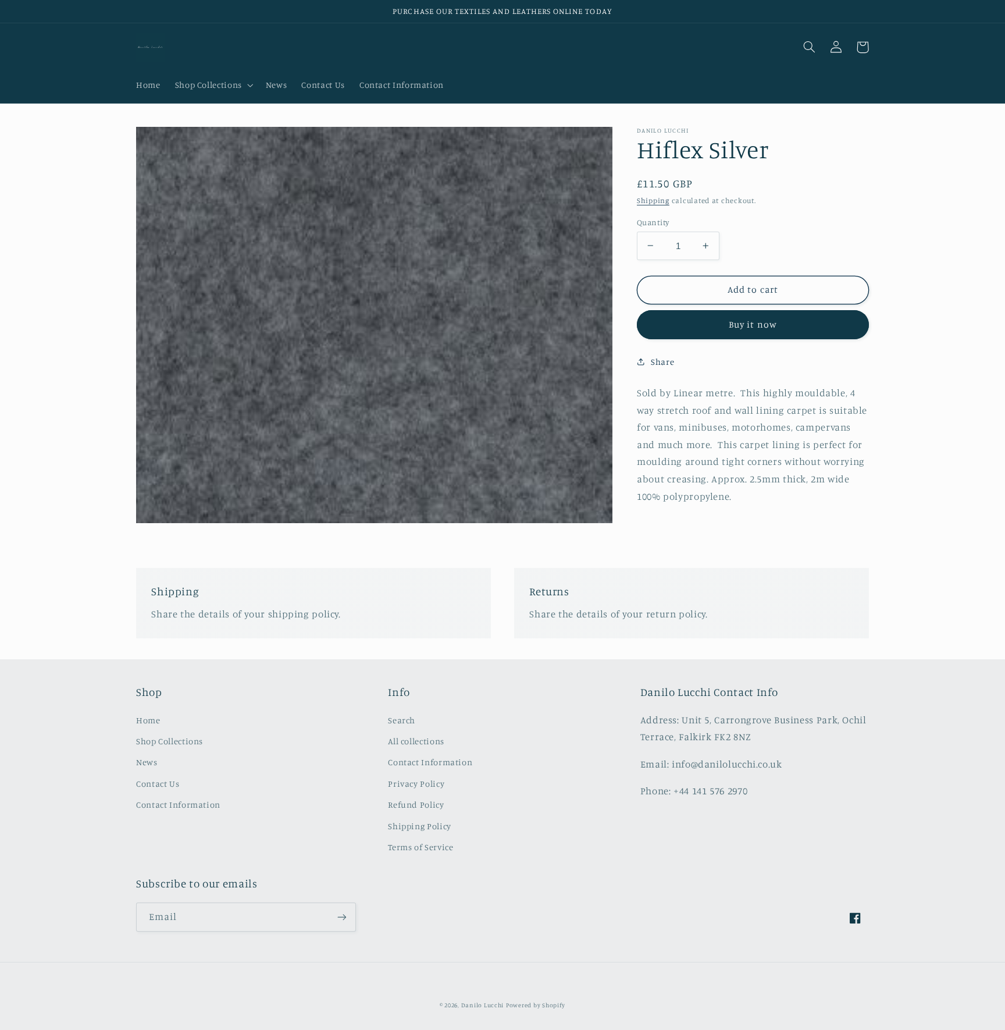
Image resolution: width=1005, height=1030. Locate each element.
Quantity (653, 221)
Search (401, 720)
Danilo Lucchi (482, 1004)
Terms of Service (420, 847)
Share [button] (662, 362)
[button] (213, 85)
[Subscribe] (342, 917)
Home (148, 720)
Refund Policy (416, 804)
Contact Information (178, 804)
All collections (416, 741)
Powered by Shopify (535, 1004)
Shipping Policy (419, 826)
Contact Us (157, 784)
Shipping (653, 200)
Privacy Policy (416, 784)
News (147, 762)
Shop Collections (169, 741)
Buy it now (753, 324)
